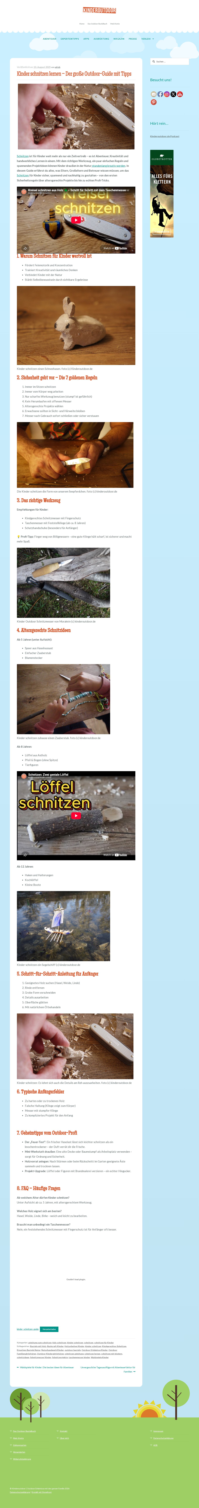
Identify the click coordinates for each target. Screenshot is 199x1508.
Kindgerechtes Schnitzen (114, 1346)
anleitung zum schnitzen (40, 1342)
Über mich (64, 1438)
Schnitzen (23, 156)
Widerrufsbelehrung (22, 1459)
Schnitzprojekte (60, 1357)
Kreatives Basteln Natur (28, 1350)
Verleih (146, 39)
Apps (86, 39)
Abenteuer (49, 39)
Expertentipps (70, 39)
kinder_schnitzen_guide (28, 1329)
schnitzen (88, 1342)
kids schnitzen (59, 1342)
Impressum (158, 1431)
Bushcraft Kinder (55, 1346)
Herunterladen (49, 1329)
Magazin (119, 39)
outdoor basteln (73, 1350)
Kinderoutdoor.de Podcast (164, 136)
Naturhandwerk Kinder (52, 1350)
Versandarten (19, 1452)
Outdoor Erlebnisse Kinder (95, 1350)
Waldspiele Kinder (100, 1357)
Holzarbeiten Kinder (74, 1346)
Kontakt (63, 1431)
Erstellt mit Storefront (42, 1492)
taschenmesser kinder (79, 1357)
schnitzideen (23, 1357)
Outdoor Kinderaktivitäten (50, 1353)
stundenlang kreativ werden (108, 165)
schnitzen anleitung (74, 1353)
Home (81, 24)
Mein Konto (115, 24)
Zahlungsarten (19, 1445)
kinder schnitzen (75, 1342)
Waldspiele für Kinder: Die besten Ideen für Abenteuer (47, 1368)
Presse (133, 39)
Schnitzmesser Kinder (40, 1357)
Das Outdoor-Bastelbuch (97, 24)
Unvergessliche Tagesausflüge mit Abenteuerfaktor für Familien (107, 1369)
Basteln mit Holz (38, 1346)
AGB (155, 1445)
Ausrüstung (101, 39)
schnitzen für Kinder (104, 1342)
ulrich (57, 67)
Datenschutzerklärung (163, 1438)
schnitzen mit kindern (111, 1353)
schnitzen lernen (92, 1353)
